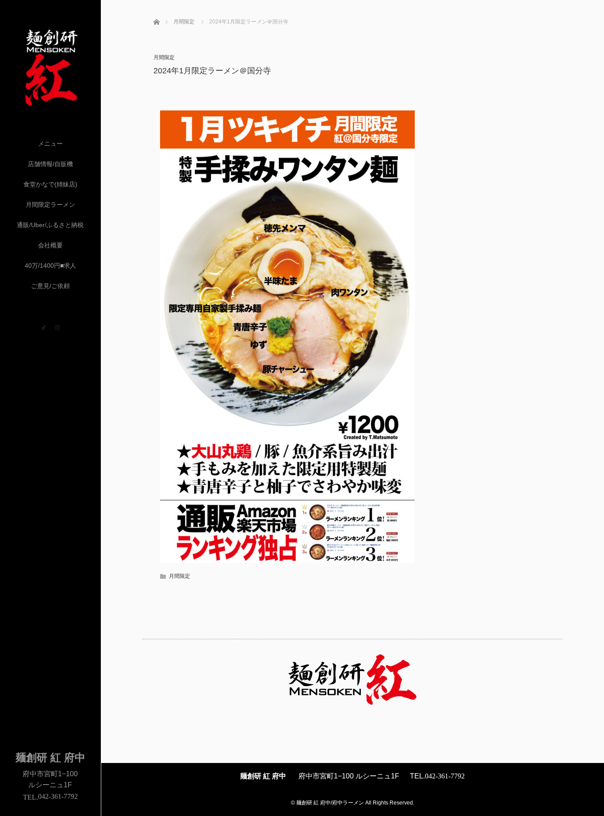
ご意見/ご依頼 (50, 285)
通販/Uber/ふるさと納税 (50, 224)
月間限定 (164, 57)
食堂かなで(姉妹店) (50, 184)
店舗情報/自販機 (50, 163)
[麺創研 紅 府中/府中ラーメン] (50, 103)
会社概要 (50, 245)
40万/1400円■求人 (50, 265)
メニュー (50, 143)
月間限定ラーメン (50, 204)
